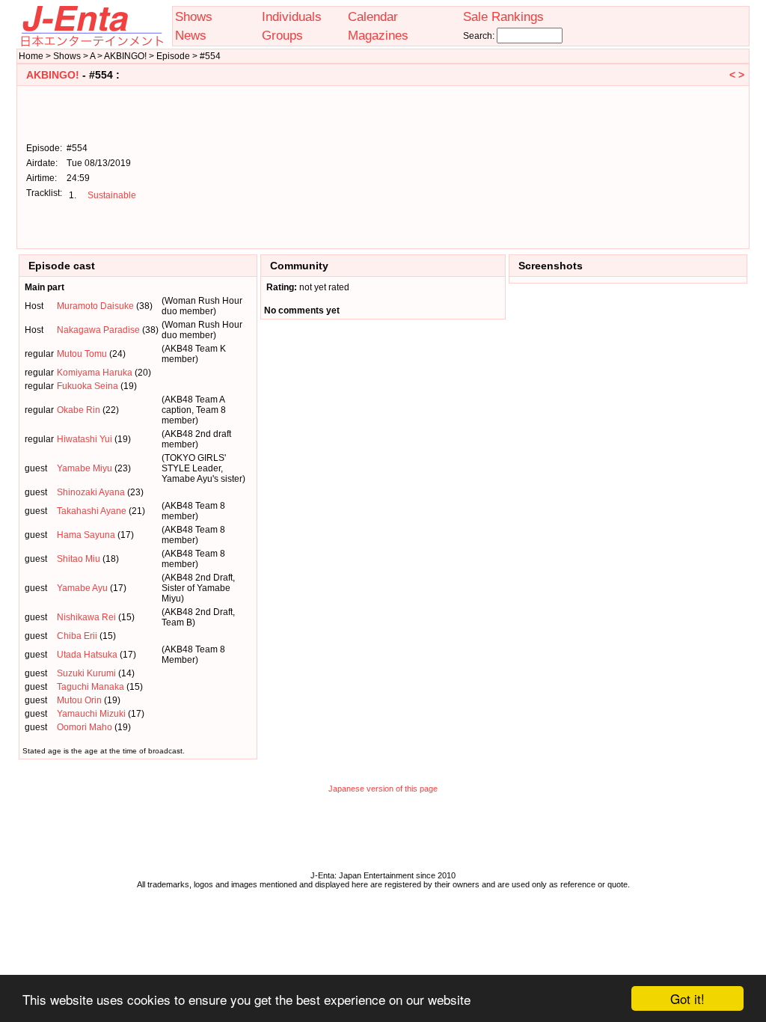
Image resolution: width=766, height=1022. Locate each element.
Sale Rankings (503, 16)
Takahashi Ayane (91, 511)
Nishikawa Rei (86, 617)
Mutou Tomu (82, 354)
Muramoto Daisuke (95, 306)
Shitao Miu (78, 559)
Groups (282, 35)
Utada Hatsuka (87, 654)
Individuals (292, 16)
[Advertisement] (669, 166)
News (190, 35)
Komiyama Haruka (94, 372)
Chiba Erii (77, 636)
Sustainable (112, 195)
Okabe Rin (78, 410)
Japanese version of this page (383, 788)
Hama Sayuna (86, 535)
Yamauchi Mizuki (91, 714)
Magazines (378, 35)
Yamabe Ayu (82, 588)
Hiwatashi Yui (84, 439)
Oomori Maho (84, 727)
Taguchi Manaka (90, 687)
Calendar (373, 16)
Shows (193, 16)
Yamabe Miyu (84, 468)
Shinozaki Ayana (91, 492)
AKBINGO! (52, 75)
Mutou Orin (79, 700)
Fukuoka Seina (87, 386)
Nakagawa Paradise (98, 330)
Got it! (687, 998)
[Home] (91, 43)
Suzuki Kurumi (86, 673)
